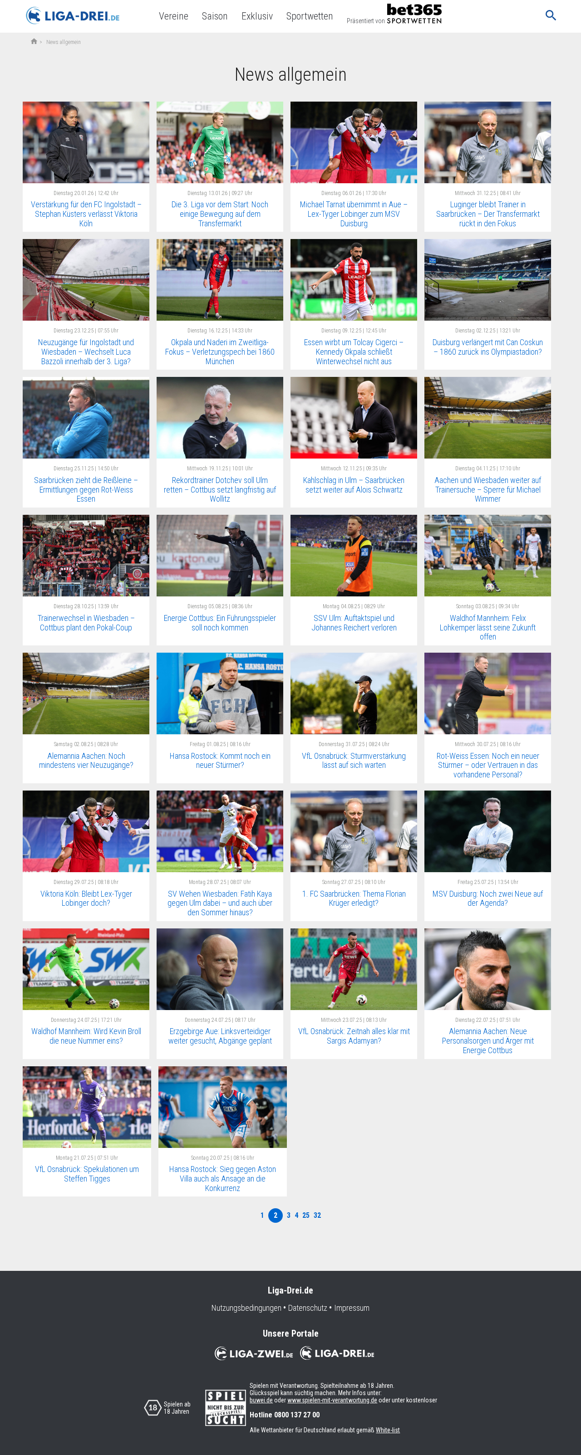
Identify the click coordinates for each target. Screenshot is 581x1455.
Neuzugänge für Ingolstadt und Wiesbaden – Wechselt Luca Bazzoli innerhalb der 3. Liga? (86, 351)
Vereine (173, 16)
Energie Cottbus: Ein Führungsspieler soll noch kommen (220, 622)
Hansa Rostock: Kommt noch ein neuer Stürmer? (220, 760)
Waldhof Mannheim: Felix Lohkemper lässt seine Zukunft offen (488, 627)
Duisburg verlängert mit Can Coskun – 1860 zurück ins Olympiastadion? (488, 346)
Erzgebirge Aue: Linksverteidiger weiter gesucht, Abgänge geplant (220, 1035)
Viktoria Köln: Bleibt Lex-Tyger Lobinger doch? (86, 898)
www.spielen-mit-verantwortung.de (332, 1400)
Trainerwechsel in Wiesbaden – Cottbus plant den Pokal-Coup (86, 622)
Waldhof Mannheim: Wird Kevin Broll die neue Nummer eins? (86, 1035)
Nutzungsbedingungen (246, 1308)
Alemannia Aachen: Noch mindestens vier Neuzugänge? (86, 760)
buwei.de (261, 1400)
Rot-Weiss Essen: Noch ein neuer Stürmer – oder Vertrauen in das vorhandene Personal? (488, 765)
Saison (215, 16)
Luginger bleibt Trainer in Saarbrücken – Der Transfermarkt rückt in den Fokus (488, 214)
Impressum (351, 1308)
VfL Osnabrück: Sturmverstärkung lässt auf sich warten (354, 760)
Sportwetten (309, 16)
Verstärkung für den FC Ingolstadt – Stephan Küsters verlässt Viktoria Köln (86, 214)
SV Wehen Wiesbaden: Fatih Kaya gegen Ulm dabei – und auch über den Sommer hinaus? (219, 903)
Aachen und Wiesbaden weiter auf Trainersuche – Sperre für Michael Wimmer (487, 489)
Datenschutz (307, 1308)
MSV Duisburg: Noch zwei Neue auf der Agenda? (488, 898)
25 (306, 1215)
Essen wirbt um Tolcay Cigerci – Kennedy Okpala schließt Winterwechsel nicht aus (354, 351)
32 (317, 1215)
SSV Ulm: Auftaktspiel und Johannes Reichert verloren (354, 622)
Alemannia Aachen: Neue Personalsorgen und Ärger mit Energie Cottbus (488, 1040)
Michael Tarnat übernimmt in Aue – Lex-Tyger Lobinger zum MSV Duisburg (354, 214)
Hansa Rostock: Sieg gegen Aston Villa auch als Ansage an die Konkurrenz (222, 1178)
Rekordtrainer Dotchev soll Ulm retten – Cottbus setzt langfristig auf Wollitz (220, 489)
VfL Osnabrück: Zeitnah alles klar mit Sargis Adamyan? (354, 1035)
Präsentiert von (366, 20)
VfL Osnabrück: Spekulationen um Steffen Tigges (87, 1173)
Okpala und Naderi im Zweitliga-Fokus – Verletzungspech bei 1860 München (220, 351)
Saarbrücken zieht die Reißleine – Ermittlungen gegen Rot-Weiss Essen (86, 489)
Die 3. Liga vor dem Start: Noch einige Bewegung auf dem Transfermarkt (220, 214)
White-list (388, 1430)
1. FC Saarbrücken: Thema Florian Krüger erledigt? (354, 898)
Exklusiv (257, 16)
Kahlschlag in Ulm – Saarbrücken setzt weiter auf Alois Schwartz (353, 484)
